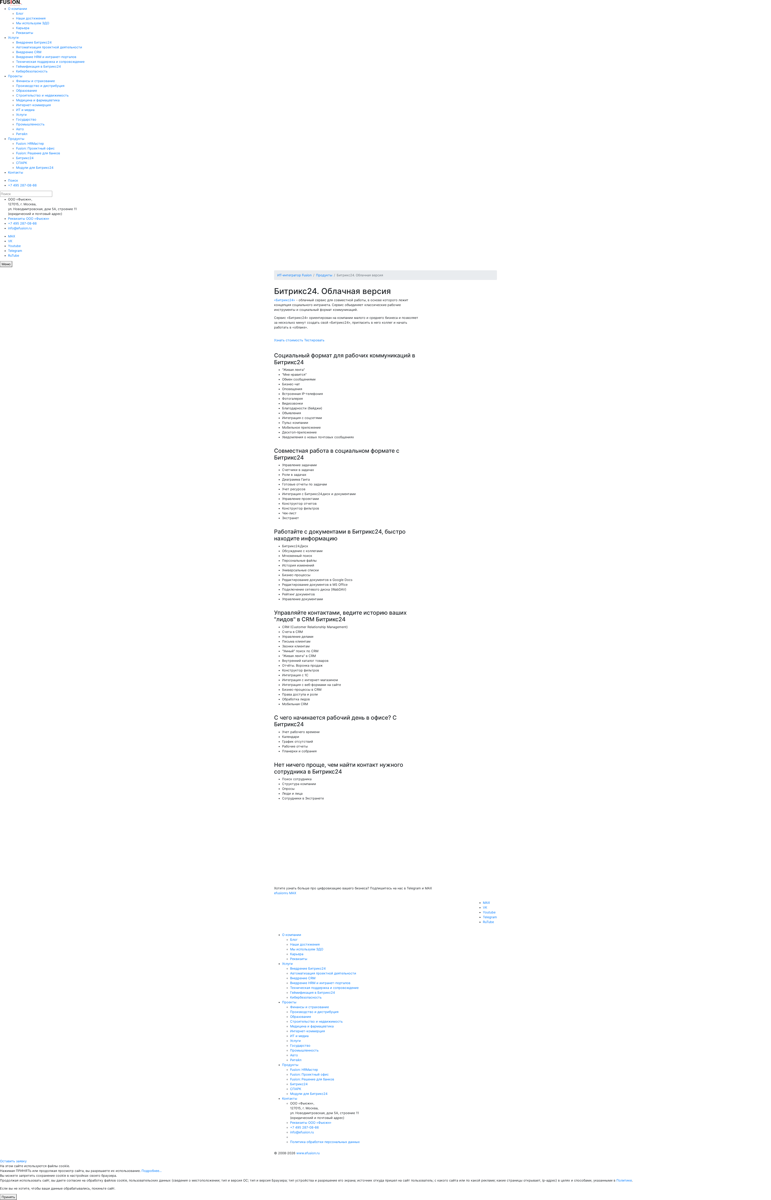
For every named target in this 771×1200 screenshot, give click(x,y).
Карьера (22, 28)
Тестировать (314, 340)
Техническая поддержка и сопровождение (50, 62)
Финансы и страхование (35, 81)
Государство (26, 119)
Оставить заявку (13, 1161)
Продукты (16, 139)
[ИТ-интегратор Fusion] (21, 3)
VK (10, 241)
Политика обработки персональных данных (325, 1142)
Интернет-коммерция (33, 105)
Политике (624, 1180)
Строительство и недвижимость (42, 95)
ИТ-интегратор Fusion (294, 275)
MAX (11, 236)
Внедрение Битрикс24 (34, 42)
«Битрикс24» (284, 300)
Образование (26, 90)
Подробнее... (152, 1171)
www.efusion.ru (308, 1153)
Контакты (15, 172)
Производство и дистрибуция (40, 86)
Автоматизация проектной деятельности (49, 47)
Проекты (15, 76)
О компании (17, 9)
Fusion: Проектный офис (35, 148)
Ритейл (21, 134)
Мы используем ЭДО (32, 23)
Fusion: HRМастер (30, 143)
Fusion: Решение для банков (38, 153)
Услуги (13, 38)
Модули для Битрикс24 (34, 168)
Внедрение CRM (28, 52)
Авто (20, 129)
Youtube (14, 246)
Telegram (15, 251)
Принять (8, 1197)
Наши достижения (31, 18)
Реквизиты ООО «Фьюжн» (28, 219)
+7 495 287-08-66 (22, 185)
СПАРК (21, 163)
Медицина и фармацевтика (38, 100)
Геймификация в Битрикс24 (38, 66)
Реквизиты (24, 33)
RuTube (13, 255)
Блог (19, 13)
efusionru (281, 893)
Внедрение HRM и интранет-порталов (46, 57)
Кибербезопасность (32, 71)
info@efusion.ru (20, 228)
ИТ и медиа (25, 110)
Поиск (13, 180)
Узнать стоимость (288, 340)
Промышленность (30, 124)
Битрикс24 (25, 158)
